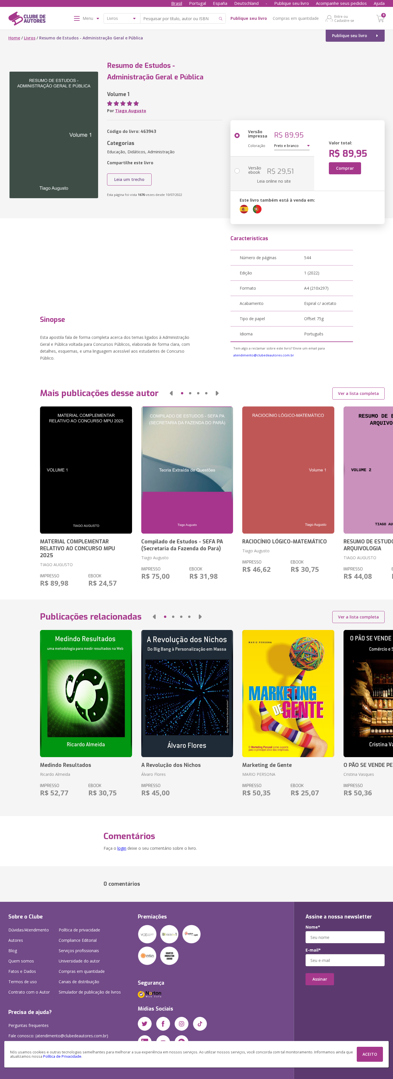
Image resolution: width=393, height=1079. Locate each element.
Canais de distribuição (79, 981)
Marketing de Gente (267, 765)
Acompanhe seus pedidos (341, 3)
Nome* (313, 927)
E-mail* (313, 950)
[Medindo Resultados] (86, 693)
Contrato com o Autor (29, 992)
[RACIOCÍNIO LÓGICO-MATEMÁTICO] (288, 470)
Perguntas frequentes (28, 1025)
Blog (12, 950)
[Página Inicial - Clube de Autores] (26, 20)
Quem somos (21, 961)
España (220, 3)
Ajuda (379, 3)
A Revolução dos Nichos (171, 765)
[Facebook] (163, 1024)
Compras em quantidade (296, 18)
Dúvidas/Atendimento (28, 930)
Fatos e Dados (22, 971)
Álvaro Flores (153, 774)
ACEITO (370, 1054)
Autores (15, 940)
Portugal (197, 3)
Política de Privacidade (62, 1056)
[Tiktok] (200, 1024)
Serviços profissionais (79, 950)
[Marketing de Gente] (288, 693)
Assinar (319, 979)
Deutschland (246, 3)
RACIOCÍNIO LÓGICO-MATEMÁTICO (284, 541)
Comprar (345, 168)
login (121, 848)
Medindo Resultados (65, 765)
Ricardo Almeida (55, 774)
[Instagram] (181, 1024)
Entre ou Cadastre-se (344, 18)
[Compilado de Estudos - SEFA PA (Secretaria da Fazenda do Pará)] (187, 470)
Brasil (176, 3)
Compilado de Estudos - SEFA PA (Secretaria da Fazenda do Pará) (182, 545)
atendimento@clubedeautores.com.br (263, 355)
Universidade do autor (79, 961)
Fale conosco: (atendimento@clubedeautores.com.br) (58, 1035)
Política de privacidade (79, 930)
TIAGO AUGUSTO (56, 564)
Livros (29, 38)
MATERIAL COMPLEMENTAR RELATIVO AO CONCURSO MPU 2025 (77, 548)
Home (14, 38)
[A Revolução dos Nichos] (187, 693)
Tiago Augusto (130, 110)
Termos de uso (22, 981)
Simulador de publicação (90, 992)
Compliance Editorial (78, 940)
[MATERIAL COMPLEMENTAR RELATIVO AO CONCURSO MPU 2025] (86, 470)
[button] (171, 393)
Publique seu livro (291, 3)
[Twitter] (145, 1024)
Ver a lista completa (358, 393)
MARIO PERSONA (258, 774)
